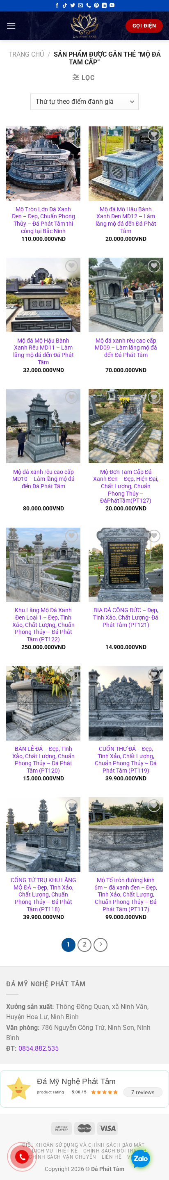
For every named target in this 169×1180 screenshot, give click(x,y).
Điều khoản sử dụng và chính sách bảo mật (83, 1145)
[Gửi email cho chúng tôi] (80, 6)
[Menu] (11, 26)
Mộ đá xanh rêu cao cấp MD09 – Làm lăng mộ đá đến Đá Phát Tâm (126, 347)
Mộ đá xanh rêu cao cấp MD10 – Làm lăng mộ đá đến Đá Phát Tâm (43, 479)
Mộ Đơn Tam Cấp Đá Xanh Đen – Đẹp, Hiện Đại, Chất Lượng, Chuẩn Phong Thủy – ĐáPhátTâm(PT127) (125, 486)
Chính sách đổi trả (110, 1151)
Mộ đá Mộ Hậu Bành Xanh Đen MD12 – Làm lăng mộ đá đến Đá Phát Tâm (126, 220)
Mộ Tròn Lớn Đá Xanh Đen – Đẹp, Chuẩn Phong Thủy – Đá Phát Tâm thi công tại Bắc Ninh (43, 220)
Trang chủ (26, 54)
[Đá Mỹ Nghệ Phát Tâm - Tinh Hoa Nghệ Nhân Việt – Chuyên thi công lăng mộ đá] (84, 25)
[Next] (100, 945)
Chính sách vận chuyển (62, 1157)
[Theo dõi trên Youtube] (112, 6)
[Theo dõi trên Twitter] (72, 6)
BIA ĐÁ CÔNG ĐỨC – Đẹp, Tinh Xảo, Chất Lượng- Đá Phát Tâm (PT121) (125, 617)
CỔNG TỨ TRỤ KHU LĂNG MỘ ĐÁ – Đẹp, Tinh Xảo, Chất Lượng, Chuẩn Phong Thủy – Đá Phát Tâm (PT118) (43, 894)
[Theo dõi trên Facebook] (57, 6)
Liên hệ (111, 1157)
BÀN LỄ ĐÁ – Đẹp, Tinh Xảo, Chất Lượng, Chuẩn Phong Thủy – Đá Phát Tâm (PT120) (43, 760)
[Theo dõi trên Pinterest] (96, 6)
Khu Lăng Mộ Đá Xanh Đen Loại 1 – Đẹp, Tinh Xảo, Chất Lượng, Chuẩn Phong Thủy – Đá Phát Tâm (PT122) (43, 625)
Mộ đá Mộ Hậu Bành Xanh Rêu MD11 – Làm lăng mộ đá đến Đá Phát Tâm (43, 351)
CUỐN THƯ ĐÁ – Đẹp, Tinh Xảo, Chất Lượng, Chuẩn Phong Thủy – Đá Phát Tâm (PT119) (126, 760)
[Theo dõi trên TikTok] (64, 6)
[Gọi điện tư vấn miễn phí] (88, 6)
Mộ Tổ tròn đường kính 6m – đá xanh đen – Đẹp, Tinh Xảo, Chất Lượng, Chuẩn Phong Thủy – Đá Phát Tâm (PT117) (125, 894)
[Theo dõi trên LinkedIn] (104, 6)
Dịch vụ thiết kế (55, 1151)
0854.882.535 (38, 1048)
